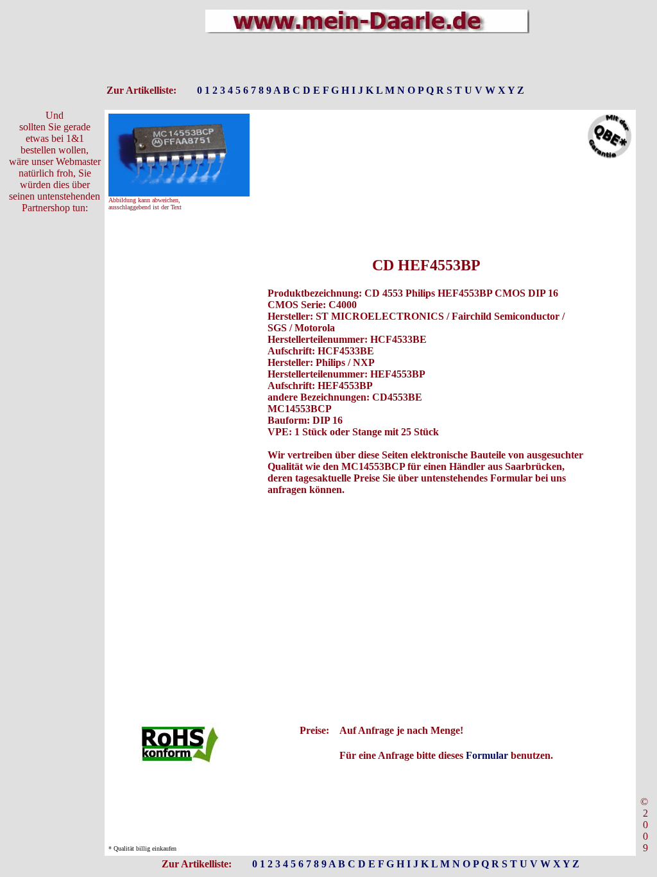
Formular (487, 755)
